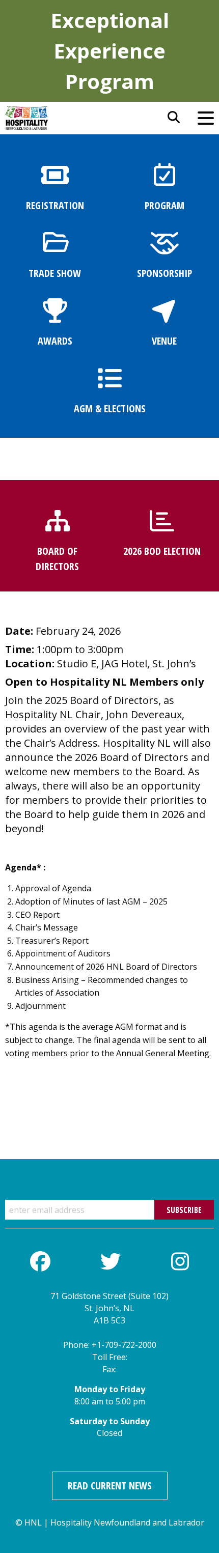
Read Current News (110, 1485)
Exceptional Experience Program (109, 50)
